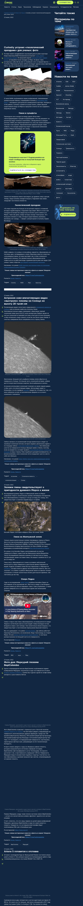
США (72, 135)
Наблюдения (37, 7)
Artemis (59, 81)
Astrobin (26, 390)
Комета (59, 122)
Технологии (27, 7)
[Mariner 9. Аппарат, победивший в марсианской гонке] (59, 43)
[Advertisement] (27, 33)
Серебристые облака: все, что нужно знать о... (71, 32)
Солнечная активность (28, 476)
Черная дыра (60, 162)
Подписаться (69, 214)
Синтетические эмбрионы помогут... (71, 55)
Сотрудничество (66, 7)
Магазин (76, 7)
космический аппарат (64, 184)
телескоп (59, 193)
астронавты (60, 171)
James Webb (69, 86)
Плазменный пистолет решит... (70, 67)
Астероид (66, 99)
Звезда (70, 108)
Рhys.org (17, 640)
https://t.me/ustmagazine (34, 275)
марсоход (38, 282)
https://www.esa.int (21, 830)
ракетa (58, 188)
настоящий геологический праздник (32, 262)
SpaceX (59, 95)
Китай (68, 117)
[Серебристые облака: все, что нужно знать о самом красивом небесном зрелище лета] (59, 30)
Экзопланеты (61, 166)
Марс (29, 282)
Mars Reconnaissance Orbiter (39, 548)
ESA (67, 81)
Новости (7, 7)
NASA (22, 282)
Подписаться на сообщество (22, 170)
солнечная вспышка (10, 480)
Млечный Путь (61, 135)
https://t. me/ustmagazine (34, 648)
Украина (45, 7)
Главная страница (9, 13)
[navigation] (75, 2)
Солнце (23, 480)
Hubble (58, 86)
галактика (68, 180)
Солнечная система (63, 144)
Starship (68, 95)
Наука (20, 7)
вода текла (24, 582)
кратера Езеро (30, 631)
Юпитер (73, 166)
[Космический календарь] (54, 2)
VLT (57, 99)
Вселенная (60, 108)
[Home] (8, 2)
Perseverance (69, 90)
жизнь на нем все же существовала (26, 635)
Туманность (70, 148)
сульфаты (7, 568)
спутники (68, 188)
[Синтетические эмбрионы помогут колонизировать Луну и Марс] (59, 55)
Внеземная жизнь (62, 104)
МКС (65, 131)
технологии (71, 193)
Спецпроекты (54, 7)
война (58, 180)
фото (58, 197)
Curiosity (13, 282)
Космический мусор (63, 126)
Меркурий (25, 844)
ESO (73, 81)
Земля (68, 113)
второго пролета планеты (13, 672)
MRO (12, 655)
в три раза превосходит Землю (28, 446)
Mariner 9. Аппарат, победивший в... (71, 44)
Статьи (13, 7)
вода (19, 655)
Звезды (59, 113)
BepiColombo (14, 844)
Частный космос (62, 157)
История (59, 117)
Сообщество (65, 2)
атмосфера (60, 175)
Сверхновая (60, 139)
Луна (58, 131)
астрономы (14, 476)
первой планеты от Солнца (13, 731)
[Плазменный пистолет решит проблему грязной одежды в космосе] (59, 66)
